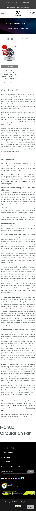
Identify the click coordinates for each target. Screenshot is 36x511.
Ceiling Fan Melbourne (11, 414)
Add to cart (9, 66)
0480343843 (11, 7)
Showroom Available (23, 7)
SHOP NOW (27, 3)
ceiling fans (27, 403)
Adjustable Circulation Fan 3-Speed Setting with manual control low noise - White (9, 74)
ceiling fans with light (8, 405)
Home (10, 28)
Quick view (15, 46)
